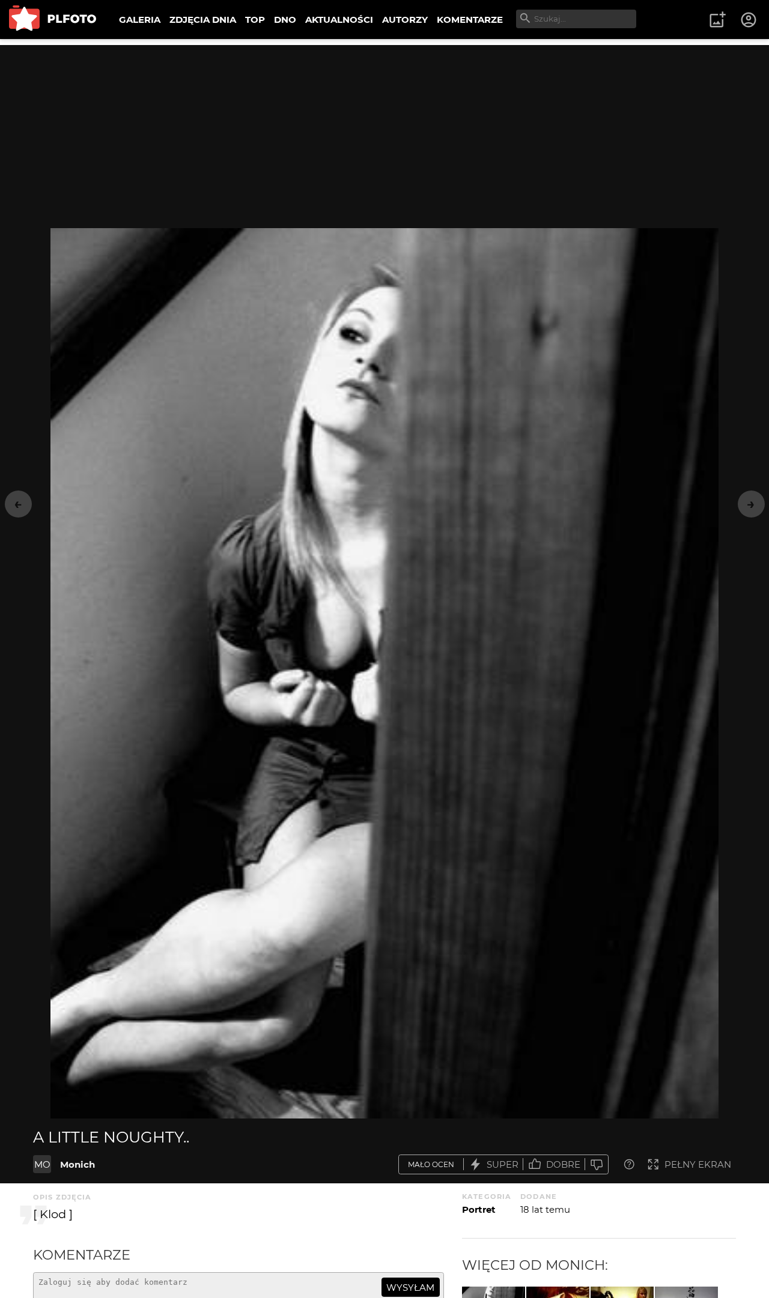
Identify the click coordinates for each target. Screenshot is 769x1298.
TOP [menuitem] (255, 19)
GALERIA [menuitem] (139, 19)
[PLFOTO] (52, 19)
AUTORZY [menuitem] (405, 19)
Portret (479, 1209)
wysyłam (410, 1287)
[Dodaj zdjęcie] (717, 19)
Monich (77, 1164)
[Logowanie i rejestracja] (749, 19)
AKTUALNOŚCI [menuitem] (339, 19)
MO (42, 1164)
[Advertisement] (384, 129)
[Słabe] (597, 1164)
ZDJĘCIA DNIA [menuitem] (202, 19)
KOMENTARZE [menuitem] (470, 19)
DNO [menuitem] (285, 19)
